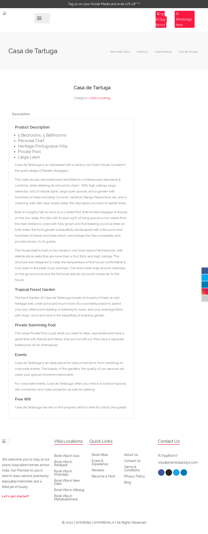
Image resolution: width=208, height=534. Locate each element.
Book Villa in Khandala (63, 472)
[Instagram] (169, 472)
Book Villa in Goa (66, 456)
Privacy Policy (134, 476)
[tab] (21, 114)
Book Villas (100, 455)
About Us (131, 455)
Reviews (98, 470)
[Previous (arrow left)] (7, 267)
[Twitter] (176, 472)
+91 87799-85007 (161, 19)
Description (21, 114)
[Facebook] (161, 472)
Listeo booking (99, 98)
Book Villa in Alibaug (69, 490)
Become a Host (103, 476)
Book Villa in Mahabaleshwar (66, 497)
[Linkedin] (184, 472)
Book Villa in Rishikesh (63, 463)
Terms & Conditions (132, 468)
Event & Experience (100, 462)
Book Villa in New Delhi (67, 482)
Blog (127, 482)
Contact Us (132, 461)
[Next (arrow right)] (201, 267)
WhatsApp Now (184, 22)
